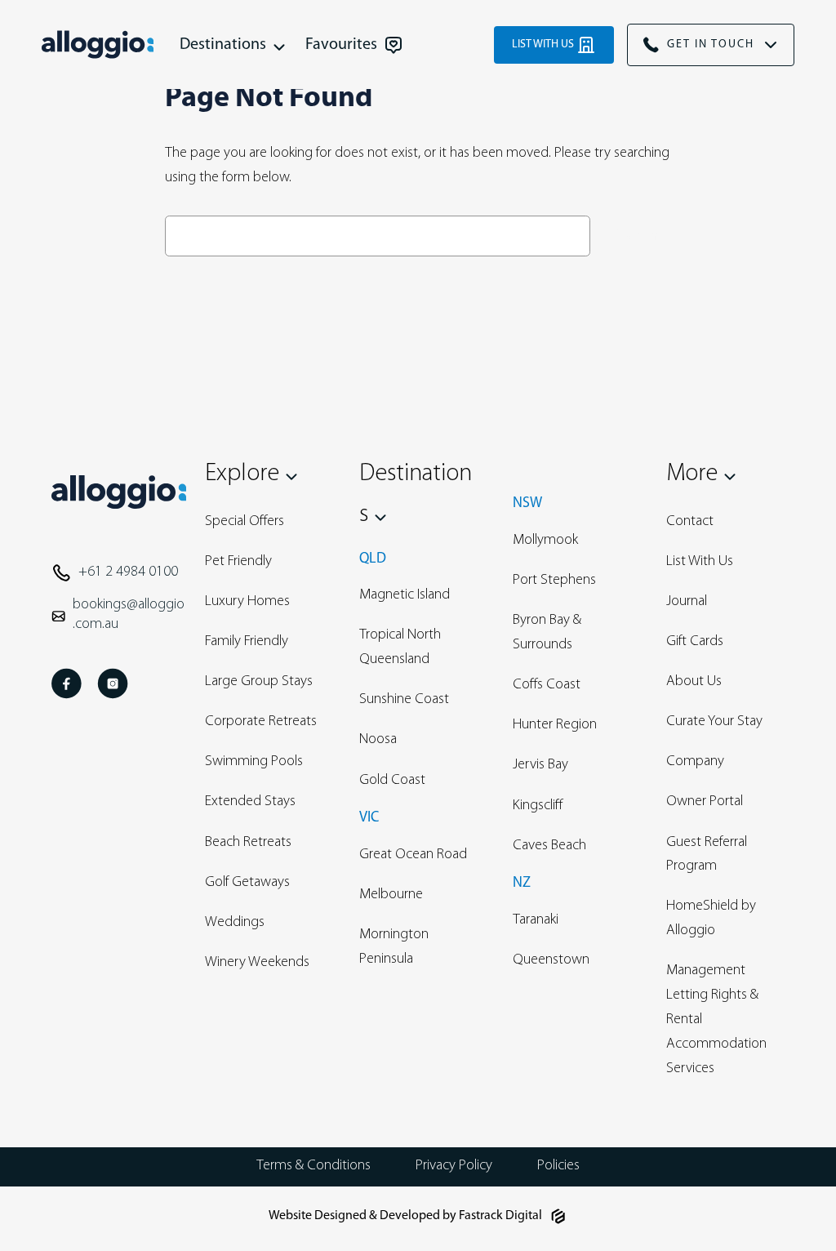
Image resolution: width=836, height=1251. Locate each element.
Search (634, 236)
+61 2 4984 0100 (128, 572)
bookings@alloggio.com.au (129, 615)
